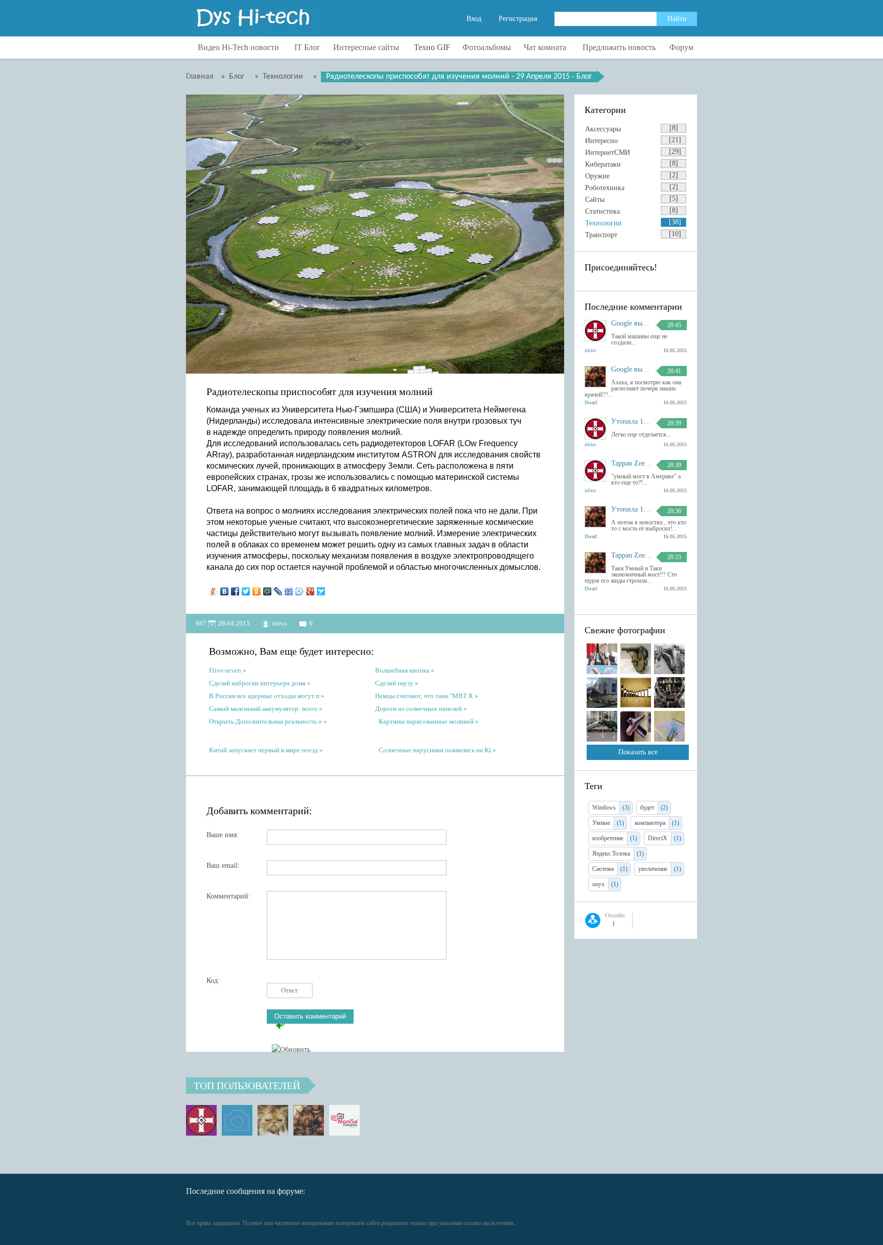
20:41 (674, 371)
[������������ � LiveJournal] (278, 589)
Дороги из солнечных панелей (418, 708)
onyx (598, 884)
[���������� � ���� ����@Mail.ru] (267, 589)
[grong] (273, 1120)
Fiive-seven (225, 670)
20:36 (674, 511)
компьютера (650, 822)
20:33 (674, 557)
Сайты (595, 199)
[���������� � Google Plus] (310, 589)
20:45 (674, 325)
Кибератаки (603, 164)
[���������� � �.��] (213, 589)
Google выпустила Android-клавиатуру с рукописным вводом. (631, 323)
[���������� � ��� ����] (299, 589)
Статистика (602, 211)
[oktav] (237, 1120)
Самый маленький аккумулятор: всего (264, 708)
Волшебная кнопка (402, 670)
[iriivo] (201, 1120)
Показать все (638, 752)
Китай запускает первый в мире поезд (263, 750)
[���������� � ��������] (224, 589)
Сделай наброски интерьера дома (257, 683)
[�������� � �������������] (256, 589)
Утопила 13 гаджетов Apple (631, 421)
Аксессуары (603, 129)
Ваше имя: (222, 835)
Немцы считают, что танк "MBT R (424, 696)
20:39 (674, 423)
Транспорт (601, 235)
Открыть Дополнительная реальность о (265, 721)
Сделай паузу (394, 683)
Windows (604, 807)
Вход (474, 18)
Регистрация (518, 18)
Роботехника (604, 188)
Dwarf (591, 402)
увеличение (652, 868)
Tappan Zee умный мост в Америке (631, 463)
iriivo (279, 623)
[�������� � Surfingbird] (321, 589)
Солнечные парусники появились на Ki (435, 750)
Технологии (603, 223)
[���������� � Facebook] (235, 589)
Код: (213, 980)
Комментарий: (228, 896)
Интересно (601, 141)
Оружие (597, 176)
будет (647, 807)
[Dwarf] (308, 1120)
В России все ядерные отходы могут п (264, 696)
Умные (601, 822)
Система (603, 868)
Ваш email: (223, 865)
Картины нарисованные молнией (426, 721)
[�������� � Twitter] (246, 589)
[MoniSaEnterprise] (344, 1120)
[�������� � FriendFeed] (289, 589)
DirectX (657, 838)
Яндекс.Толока (611, 853)
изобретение (607, 838)
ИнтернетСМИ (607, 152)
